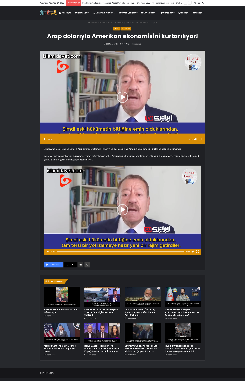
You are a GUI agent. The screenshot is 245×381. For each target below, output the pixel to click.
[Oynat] (44, 139)
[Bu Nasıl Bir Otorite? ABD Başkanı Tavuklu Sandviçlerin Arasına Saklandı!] (102, 297)
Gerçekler (168, 12)
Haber (199, 12)
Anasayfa (66, 12)
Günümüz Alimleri (104, 12)
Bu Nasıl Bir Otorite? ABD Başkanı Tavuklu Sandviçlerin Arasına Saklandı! (101, 312)
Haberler (104, 22)
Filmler (184, 12)
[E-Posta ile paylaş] (80, 264)
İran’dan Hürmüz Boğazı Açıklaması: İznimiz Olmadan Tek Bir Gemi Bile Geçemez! (182, 312)
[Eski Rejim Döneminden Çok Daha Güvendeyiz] (62, 297)
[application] (122, 97)
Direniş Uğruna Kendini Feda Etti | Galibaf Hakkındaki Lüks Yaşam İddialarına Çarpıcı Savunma (142, 348)
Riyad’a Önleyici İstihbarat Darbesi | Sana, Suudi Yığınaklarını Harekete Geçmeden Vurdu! (182, 348)
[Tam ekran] (200, 139)
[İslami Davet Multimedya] (48, 12)
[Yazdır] (87, 264)
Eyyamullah (149, 12)
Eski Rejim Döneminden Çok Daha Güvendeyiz (102, 3)
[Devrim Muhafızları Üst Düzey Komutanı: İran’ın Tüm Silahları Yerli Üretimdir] (143, 297)
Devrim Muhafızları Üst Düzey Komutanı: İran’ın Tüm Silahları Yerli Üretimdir (140, 312)
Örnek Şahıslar (128, 12)
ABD (111, 22)
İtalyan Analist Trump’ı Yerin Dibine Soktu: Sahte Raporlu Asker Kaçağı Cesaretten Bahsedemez (102, 348)
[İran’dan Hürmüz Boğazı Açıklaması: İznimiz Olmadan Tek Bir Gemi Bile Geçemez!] (183, 297)
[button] (122, 97)
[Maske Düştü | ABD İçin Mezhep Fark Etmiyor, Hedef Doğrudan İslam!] (62, 333)
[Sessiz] (195, 139)
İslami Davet (83, 12)
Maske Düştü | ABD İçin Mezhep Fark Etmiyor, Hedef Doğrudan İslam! (60, 348)
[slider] (120, 251)
